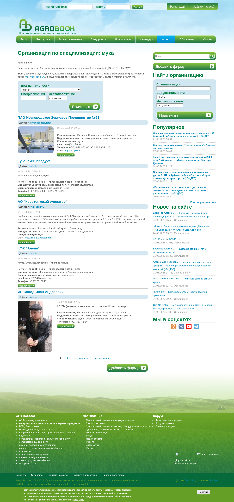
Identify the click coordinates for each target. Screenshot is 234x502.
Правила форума (165, 426)
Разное (90, 448)
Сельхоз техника (95, 423)
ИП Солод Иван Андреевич (41, 292)
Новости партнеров (186, 463)
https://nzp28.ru (72, 150)
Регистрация (178, 6)
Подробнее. (78, 499)
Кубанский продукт (34, 161)
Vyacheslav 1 (37, 206)
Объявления (187, 39)
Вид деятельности (35, 85)
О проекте (37, 475)
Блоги (23, 39)
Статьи (207, 39)
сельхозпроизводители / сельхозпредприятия (44, 438)
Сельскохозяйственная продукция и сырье (110, 420)
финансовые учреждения (33, 457)
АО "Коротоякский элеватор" (42, 201)
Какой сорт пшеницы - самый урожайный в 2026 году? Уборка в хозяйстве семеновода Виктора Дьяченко (182, 160)
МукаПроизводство (41, 122)
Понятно (203, 492)
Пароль (100, 6)
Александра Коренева (165, 261)
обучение (24, 435)
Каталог (166, 39)
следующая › (82, 358)
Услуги (89, 435)
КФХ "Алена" (28, 248)
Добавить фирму (123, 368)
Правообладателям (113, 475)
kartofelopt (158, 291)
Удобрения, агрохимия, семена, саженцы (109, 429)
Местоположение (61, 94)
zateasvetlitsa (160, 304)
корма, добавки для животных (36, 429)
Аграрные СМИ (27, 463)
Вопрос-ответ (123, 39)
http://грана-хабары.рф (38, 237)
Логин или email (56, 6)
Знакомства (92, 444)
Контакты (21, 475)
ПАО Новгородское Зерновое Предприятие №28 (58, 117)
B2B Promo (159, 239)
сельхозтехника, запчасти (33, 441)
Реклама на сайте (58, 475)
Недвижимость (94, 438)
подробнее (65, 155)
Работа (90, 441)
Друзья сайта (182, 460)
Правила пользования (85, 475)
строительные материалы (33, 454)
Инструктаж (43, 39)
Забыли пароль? (203, 6)
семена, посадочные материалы (37, 444)
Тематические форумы (169, 420)
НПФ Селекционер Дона (166, 278)
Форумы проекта (165, 423)
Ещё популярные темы (203, 202)
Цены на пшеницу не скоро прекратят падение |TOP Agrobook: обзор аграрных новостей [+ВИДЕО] (182, 266)
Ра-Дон (214, 480)
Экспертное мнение (70, 39)
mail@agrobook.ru (35, 76)
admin (33, 166)
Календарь (146, 39)
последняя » (102, 358)
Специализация (33, 94)
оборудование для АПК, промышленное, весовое (47, 432)
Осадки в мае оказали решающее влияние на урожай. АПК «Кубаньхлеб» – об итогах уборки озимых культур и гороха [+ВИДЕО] (181, 175)
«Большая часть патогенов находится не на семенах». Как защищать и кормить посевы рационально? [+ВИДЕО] (179, 190)
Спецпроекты (99, 39)
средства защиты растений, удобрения (41, 448)
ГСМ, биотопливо (29, 426)
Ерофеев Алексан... (164, 212)
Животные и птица (96, 432)
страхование (26, 451)
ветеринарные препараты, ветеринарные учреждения (49, 423)
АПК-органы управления (33, 420)
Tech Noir (190, 480)
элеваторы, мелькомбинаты (35, 460)
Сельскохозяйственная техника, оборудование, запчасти (118, 426)
